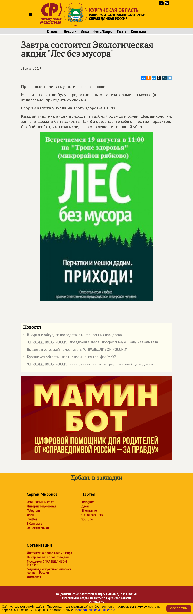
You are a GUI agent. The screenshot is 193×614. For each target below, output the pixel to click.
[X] (159, 78)
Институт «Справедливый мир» (49, 552)
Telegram (33, 510)
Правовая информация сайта (94, 610)
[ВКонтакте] (143, 78)
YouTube (87, 519)
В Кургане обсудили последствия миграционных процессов (72, 335)
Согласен (178, 608)
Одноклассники (38, 528)
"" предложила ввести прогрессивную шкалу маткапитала (90, 342)
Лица (85, 31)
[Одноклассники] (148, 78)
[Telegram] (169, 78)
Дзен (30, 515)
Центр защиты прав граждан (48, 557)
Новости (70, 31)
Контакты (138, 31)
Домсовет (34, 577)
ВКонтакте (34, 523)
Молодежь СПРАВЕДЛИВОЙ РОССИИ (47, 563)
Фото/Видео (103, 31)
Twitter (32, 519)
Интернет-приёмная (41, 506)
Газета (121, 31)
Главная (53, 31)
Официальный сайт (40, 502)
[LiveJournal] (164, 78)
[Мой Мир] (154, 78)
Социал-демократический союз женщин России (49, 570)
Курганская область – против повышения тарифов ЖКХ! (69, 357)
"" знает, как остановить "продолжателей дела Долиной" (90, 364)
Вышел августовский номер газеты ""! (75, 350)
